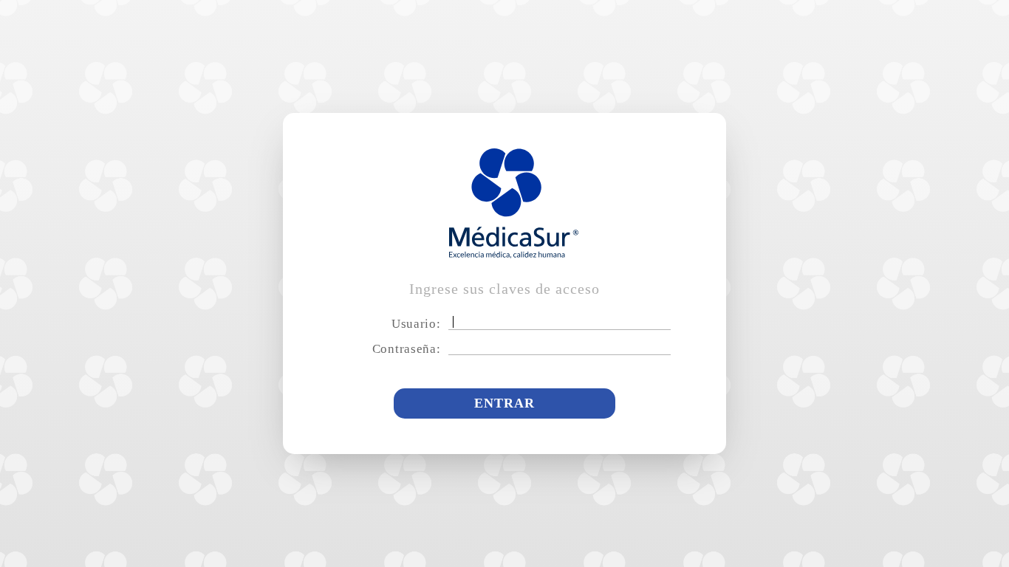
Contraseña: (406, 349)
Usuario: (416, 323)
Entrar (504, 403)
